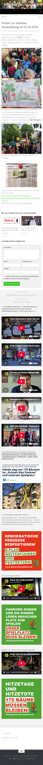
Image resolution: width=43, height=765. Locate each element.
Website (6, 269)
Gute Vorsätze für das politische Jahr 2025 (28, 229)
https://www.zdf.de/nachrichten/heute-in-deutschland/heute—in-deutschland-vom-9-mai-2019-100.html (21, 198)
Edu (5, 31)
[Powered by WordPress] (14, 758)
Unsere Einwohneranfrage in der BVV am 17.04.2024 (10, 229)
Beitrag (4, 17)
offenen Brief (10, 522)
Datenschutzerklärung (10, 738)
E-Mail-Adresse (27, 261)
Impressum (6, 733)
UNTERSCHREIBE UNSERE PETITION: (20, 455)
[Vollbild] (39, 598)
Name (6, 261)
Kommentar (8, 247)
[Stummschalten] (35, 598)
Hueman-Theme (31, 758)
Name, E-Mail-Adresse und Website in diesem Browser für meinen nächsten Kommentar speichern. (21, 277)
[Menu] (40, 11)
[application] (21, 589)
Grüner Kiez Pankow (21, 5)
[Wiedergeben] (4, 598)
